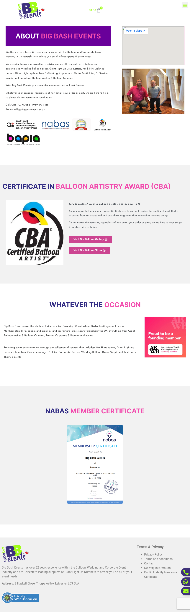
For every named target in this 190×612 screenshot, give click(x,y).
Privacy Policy (153, 554)
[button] (185, 5)
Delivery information (157, 568)
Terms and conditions (158, 559)
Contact (149, 563)
